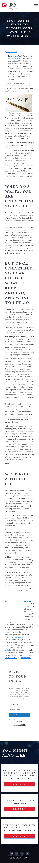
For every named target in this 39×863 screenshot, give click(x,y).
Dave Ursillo (12, 52)
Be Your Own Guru (14, 59)
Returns (11, 855)
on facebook (26, 658)
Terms (18, 855)
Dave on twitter (11, 658)
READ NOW (19, 784)
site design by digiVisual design (18, 858)
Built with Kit (20, 725)
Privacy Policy (26, 855)
